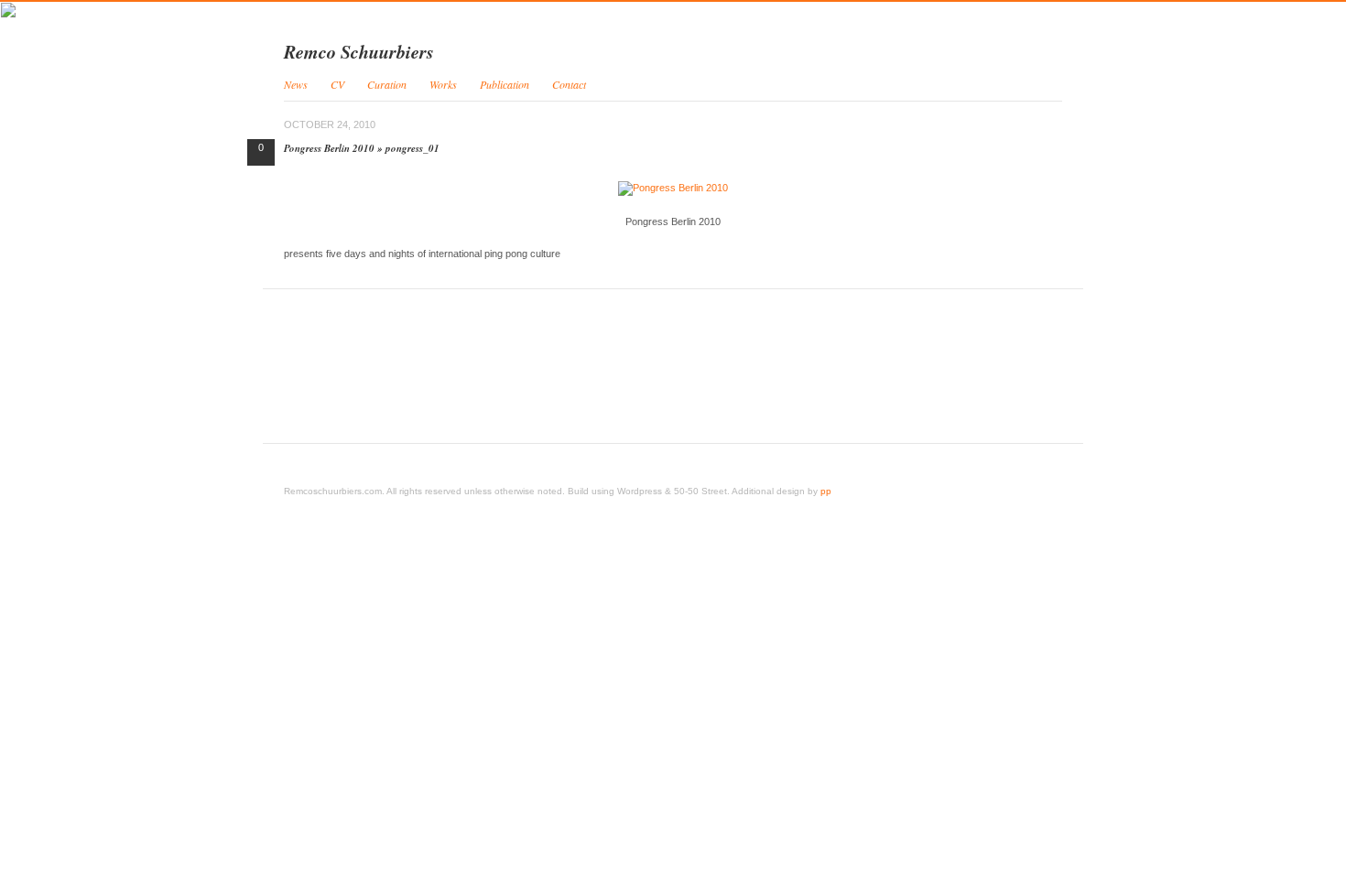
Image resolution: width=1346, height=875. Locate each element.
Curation (387, 84)
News (296, 84)
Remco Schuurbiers (359, 51)
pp (825, 491)
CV (337, 84)
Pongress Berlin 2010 (329, 148)
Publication (504, 84)
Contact (569, 84)
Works (443, 84)
